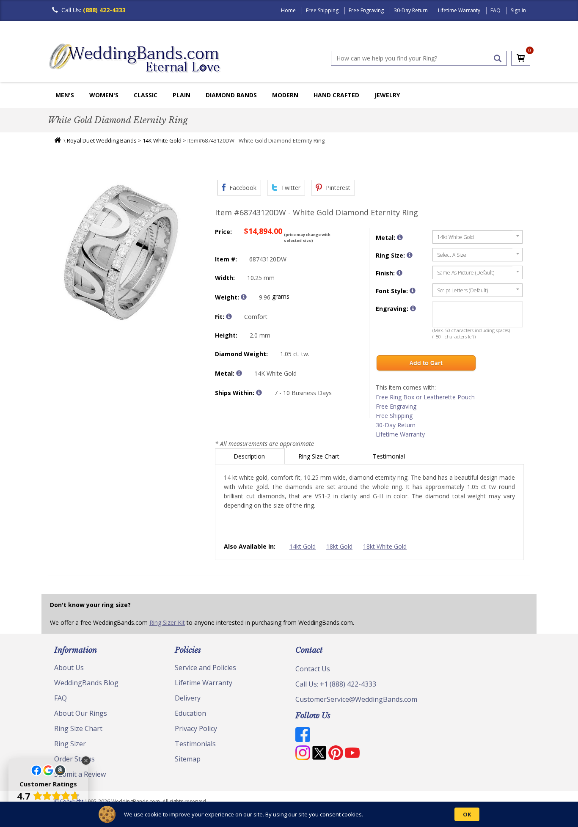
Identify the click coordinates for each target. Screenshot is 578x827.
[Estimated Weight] (244, 297)
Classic (145, 95)
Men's (64, 95)
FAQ (495, 10)
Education (190, 713)
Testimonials (195, 743)
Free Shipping (322, 10)
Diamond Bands (231, 95)
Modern (285, 95)
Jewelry (387, 95)
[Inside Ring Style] (229, 316)
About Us (69, 667)
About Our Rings (80, 713)
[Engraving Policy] (413, 291)
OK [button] (467, 814)
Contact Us (312, 668)
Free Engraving (366, 10)
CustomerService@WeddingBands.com (356, 699)
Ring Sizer (70, 743)
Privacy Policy (196, 728)
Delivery (188, 698)
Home (288, 10)
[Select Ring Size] (410, 255)
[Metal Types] (239, 373)
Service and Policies (205, 667)
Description (250, 456)
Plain (181, 95)
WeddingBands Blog (86, 682)
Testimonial (390, 456)
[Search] (497, 58)
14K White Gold (162, 140)
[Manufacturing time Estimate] (259, 393)
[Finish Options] (399, 273)
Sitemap (188, 759)
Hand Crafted (336, 95)
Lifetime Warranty (459, 10)
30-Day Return (411, 10)
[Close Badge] (86, 760)
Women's (103, 95)
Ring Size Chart (319, 456)
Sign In (518, 10)
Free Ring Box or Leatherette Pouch (425, 397)
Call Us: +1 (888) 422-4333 (335, 684)
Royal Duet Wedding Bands (102, 140)
